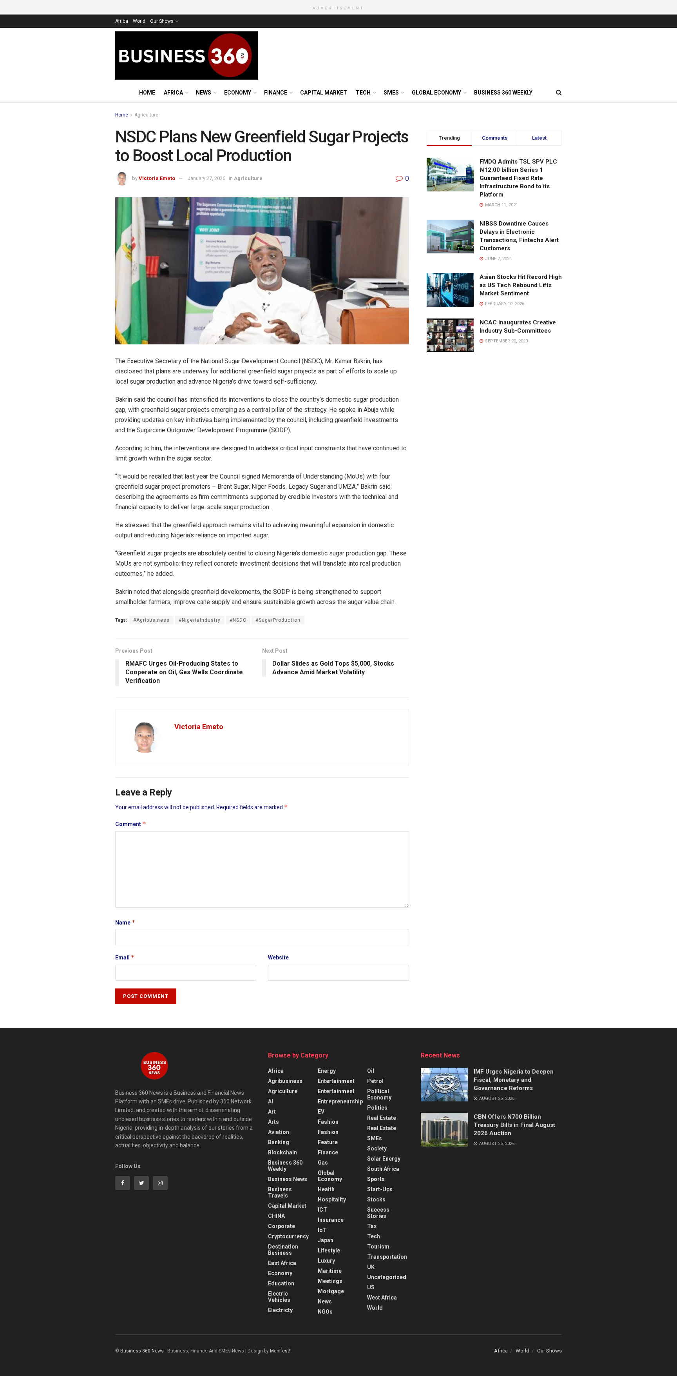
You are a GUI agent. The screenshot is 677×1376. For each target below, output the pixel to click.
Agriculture (146, 115)
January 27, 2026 (206, 178)
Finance (275, 92)
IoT (322, 1230)
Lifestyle (329, 1250)
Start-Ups (380, 1189)
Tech (363, 92)
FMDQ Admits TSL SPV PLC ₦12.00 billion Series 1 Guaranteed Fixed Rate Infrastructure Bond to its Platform (518, 178)
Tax (372, 1226)
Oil (370, 1071)
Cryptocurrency (288, 1236)
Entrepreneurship (340, 1101)
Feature (328, 1142)
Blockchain (282, 1152)
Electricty (280, 1310)
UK (371, 1267)
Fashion (328, 1122)
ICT (322, 1210)
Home (147, 92)
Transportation (387, 1257)
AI (270, 1101)
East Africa (282, 1263)
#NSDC (238, 620)
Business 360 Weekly (503, 92)
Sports (376, 1179)
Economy (237, 92)
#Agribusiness (151, 620)
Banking (278, 1142)
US (371, 1287)
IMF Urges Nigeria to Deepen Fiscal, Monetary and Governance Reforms (514, 1080)
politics (377, 1108)
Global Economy (436, 92)
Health (326, 1189)
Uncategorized (386, 1277)
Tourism (378, 1246)
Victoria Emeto (157, 178)
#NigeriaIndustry (200, 620)
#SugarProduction (277, 620)
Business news (287, 1179)
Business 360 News (142, 1351)
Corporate (281, 1226)
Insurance (331, 1220)
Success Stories (378, 1213)
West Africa (382, 1297)
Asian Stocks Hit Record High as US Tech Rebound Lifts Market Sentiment (521, 285)
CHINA (276, 1216)
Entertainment (336, 1081)
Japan (325, 1240)
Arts (273, 1122)
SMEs (391, 92)
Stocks (376, 1199)
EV (321, 1111)
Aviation (278, 1132)
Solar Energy (383, 1159)
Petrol (375, 1081)
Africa (121, 21)
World (139, 21)
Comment (130, 824)
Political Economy (379, 1094)
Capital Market (323, 92)
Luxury (326, 1261)
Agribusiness (285, 1081)
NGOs (325, 1312)
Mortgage (331, 1291)
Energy (327, 1071)
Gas (323, 1162)
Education (281, 1283)
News (203, 92)
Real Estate (381, 1118)
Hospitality (332, 1199)
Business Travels (280, 1192)
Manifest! (280, 1351)
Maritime (330, 1271)
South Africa (383, 1169)
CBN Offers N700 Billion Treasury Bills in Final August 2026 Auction (514, 1125)
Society (377, 1148)
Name (125, 922)
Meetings (330, 1281)
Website (278, 957)
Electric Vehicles (279, 1296)
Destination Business (283, 1249)
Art (272, 1111)
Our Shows (162, 21)
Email (125, 957)
